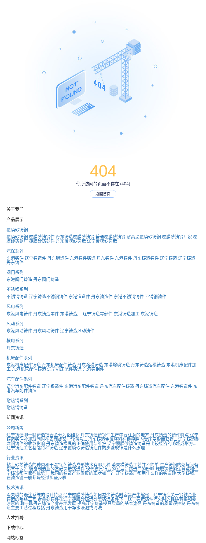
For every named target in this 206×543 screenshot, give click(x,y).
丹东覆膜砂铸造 (71, 241)
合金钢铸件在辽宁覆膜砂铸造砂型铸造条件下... (82, 499)
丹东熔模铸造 (90, 365)
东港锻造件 (79, 296)
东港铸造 (149, 314)
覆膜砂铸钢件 (42, 236)
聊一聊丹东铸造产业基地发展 (48, 503)
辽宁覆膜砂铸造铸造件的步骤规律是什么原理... (103, 448)
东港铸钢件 (93, 369)
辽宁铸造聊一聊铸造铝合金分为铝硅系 (42, 435)
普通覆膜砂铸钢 (110, 236)
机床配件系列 (19, 358)
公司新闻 (15, 427)
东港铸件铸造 (82, 258)
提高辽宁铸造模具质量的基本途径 (109, 503)
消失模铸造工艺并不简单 (135, 464)
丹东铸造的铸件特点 (169, 435)
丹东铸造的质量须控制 (164, 503)
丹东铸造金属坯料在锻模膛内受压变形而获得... (132, 439)
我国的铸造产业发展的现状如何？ (82, 473)
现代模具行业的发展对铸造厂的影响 (120, 469)
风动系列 (15, 323)
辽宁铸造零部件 (98, 314)
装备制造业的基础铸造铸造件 (57, 469)
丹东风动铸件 (46, 330)
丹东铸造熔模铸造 (148, 365)
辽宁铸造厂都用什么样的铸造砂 (146, 473)
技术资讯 (15, 487)
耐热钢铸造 (17, 407)
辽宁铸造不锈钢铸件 (48, 296)
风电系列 (15, 306)
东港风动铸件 (19, 330)
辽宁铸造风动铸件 (77, 330)
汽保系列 (15, 251)
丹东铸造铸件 (146, 258)
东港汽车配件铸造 (81, 386)
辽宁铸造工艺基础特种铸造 (32, 448)
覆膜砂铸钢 (17, 229)
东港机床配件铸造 (23, 365)
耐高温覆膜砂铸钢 (144, 236)
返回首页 (103, 194)
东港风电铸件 (19, 314)
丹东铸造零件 (46, 314)
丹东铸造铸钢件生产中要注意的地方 (114, 435)
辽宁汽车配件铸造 (23, 386)
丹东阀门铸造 (46, 279)
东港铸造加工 (126, 314)
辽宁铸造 (168, 258)
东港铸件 (15, 258)
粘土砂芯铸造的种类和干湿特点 (36, 464)
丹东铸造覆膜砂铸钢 (75, 236)
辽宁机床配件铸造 (64, 369)
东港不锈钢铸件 (129, 296)
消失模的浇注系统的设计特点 (34, 495)
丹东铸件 (105, 258)
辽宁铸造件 (35, 258)
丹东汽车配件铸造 (117, 386)
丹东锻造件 (58, 258)
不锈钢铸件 (155, 296)
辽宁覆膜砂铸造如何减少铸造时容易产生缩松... (107, 495)
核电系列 (15, 340)
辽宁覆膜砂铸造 (102, 241)
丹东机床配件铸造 (59, 365)
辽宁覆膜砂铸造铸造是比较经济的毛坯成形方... (151, 443)
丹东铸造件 (102, 296)
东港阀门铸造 (19, 279)
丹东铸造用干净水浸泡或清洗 (74, 507)
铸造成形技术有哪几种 (89, 464)
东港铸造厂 (71, 314)
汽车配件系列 (19, 379)
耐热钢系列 (17, 400)
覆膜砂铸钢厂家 (177, 236)
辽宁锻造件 (52, 386)
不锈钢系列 (17, 289)
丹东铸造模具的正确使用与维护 (76, 443)
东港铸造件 (181, 386)
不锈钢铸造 (17, 296)
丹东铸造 (15, 348)
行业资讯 (15, 457)
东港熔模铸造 (117, 365)
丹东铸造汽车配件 (152, 386)
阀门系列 (15, 272)
